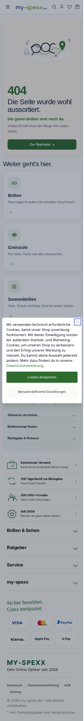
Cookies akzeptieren (40, 380)
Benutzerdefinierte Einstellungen (40, 394)
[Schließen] (74, 319)
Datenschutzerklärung (24, 368)
